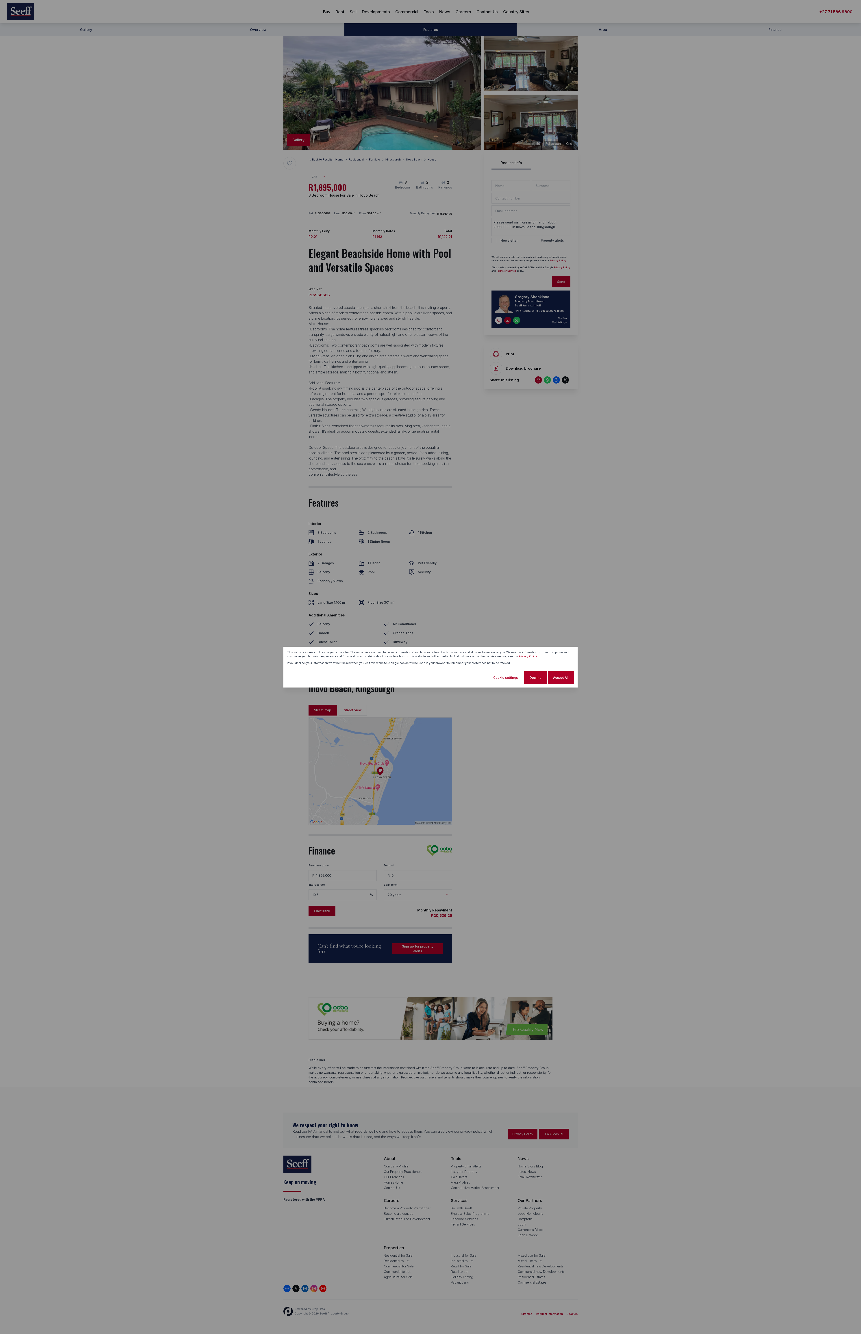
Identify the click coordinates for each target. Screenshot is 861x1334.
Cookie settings (505, 677)
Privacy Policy (528, 656)
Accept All (561, 677)
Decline (535, 677)
